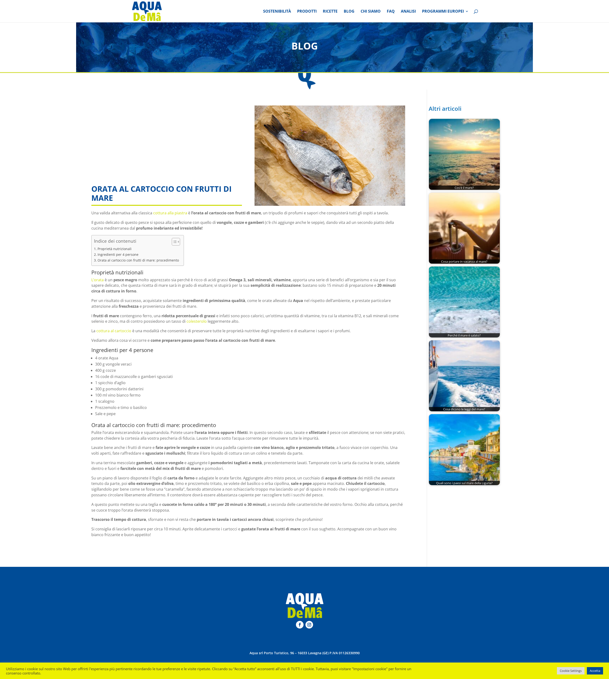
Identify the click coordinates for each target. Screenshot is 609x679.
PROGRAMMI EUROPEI (443, 12)
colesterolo (197, 321)
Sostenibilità (277, 12)
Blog (349, 12)
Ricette (330, 12)
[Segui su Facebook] (300, 625)
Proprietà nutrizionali (115, 248)
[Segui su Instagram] (309, 625)
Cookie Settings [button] (571, 671)
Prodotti (307, 12)
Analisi (408, 12)
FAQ (391, 12)
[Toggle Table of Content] (173, 242)
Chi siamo (371, 12)
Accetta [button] (595, 671)
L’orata (97, 279)
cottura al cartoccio (113, 330)
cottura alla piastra (169, 213)
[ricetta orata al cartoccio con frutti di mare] (330, 156)
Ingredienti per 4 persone (118, 254)
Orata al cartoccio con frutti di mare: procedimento (138, 260)
